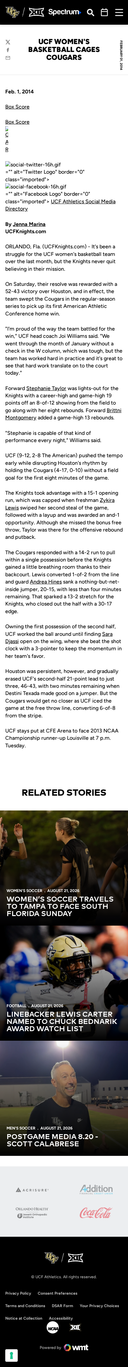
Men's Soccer (21, 1128)
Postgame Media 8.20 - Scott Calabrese (52, 1140)
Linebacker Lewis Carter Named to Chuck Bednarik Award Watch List (62, 1022)
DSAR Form (62, 1306)
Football (16, 1006)
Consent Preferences (57, 1293)
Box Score (17, 107)
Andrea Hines (46, 582)
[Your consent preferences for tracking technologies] (11, 1355)
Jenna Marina (29, 224)
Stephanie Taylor (46, 388)
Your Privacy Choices (99, 1306)
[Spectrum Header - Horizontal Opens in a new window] (65, 12)
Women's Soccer (24, 890)
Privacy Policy (18, 1293)
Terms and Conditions (25, 1306)
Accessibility (61, 1318)
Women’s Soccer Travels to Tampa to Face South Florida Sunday (60, 907)
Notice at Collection (23, 1318)
